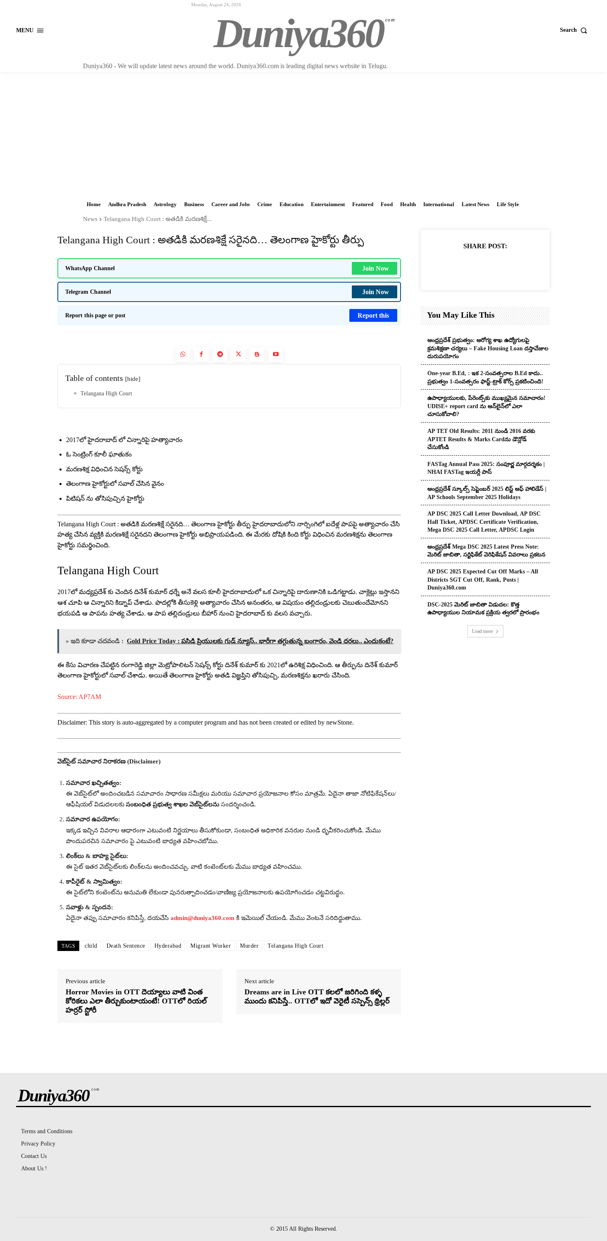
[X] (466, 266)
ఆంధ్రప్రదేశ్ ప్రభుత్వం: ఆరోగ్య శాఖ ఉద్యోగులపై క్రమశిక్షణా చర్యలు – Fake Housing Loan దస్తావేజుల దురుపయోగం (487, 348)
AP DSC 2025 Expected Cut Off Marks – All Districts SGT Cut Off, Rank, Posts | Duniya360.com (482, 579)
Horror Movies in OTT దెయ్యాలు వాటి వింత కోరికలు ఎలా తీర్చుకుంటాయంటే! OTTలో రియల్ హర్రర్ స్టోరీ (136, 1001)
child (91, 946)
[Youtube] (275, 354)
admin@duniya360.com (203, 918)
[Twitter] (238, 354)
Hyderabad (168, 946)
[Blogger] (257, 354)
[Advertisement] (303, 134)
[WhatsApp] (504, 266)
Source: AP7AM (79, 696)
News (90, 219)
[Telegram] (220, 354)
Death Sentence (126, 946)
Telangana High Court (106, 393)
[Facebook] (201, 354)
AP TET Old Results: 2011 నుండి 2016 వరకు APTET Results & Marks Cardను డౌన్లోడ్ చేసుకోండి (481, 439)
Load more (482, 631)
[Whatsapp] (182, 354)
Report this (373, 315)
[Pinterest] (485, 266)
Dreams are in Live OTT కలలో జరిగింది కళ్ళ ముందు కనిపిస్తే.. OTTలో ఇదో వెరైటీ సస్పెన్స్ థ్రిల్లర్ (317, 996)
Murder (249, 946)
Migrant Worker (210, 946)
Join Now (375, 268)
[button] (575, 30)
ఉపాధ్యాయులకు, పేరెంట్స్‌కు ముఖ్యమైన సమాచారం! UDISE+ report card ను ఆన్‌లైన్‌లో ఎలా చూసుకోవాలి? (486, 406)
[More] (523, 266)
